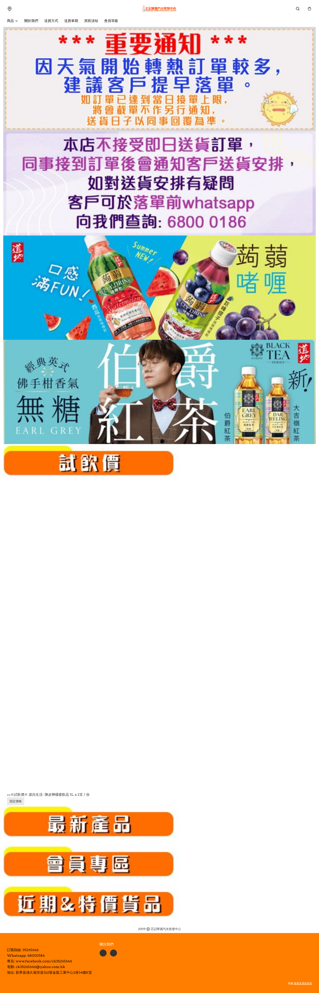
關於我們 (31, 21)
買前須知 (91, 21)
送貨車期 (71, 21)
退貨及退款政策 (303, 983)
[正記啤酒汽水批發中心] (159, 8)
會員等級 (111, 21)
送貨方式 (51, 21)
